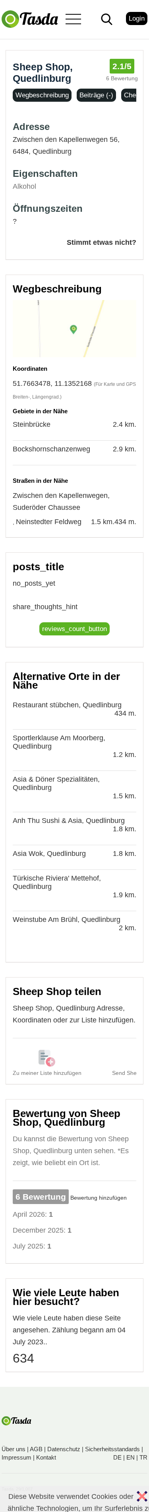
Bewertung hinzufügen (98, 1197)
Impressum (16, 1457)
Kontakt (46, 1457)
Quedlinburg (52, 151)
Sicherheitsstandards (112, 1449)
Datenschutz (63, 1449)
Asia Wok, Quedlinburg (49, 854)
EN (130, 1457)
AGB (36, 1449)
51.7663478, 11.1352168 (52, 383)
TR (143, 1457)
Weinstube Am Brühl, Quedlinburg (66, 919)
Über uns (13, 1449)
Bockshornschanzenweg (51, 449)
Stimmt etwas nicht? (101, 242)
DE (117, 1457)
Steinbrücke (31, 424)
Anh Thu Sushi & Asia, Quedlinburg (69, 821)
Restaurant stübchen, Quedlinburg (67, 705)
